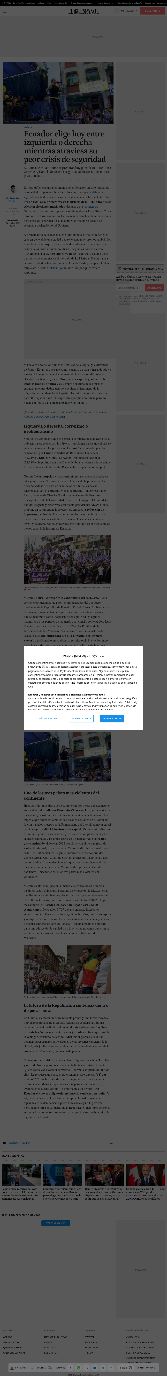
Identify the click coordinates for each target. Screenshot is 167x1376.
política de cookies (110, 682)
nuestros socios (76, 662)
